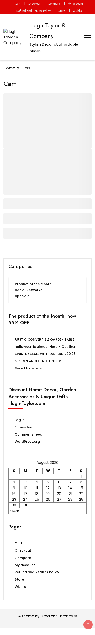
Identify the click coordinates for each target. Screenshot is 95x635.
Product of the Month (33, 284)
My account (75, 3)
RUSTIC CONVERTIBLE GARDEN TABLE (44, 339)
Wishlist (77, 11)
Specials (22, 296)
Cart (17, 3)
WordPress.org (27, 441)
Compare (54, 3)
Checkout (34, 3)
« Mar (14, 511)
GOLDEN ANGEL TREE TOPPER (38, 361)
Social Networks (28, 290)
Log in (19, 420)
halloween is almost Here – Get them (46, 346)
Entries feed (25, 427)
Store (61, 11)
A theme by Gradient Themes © (47, 616)
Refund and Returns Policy (33, 11)
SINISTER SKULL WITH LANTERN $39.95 (45, 353)
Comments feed (28, 434)
